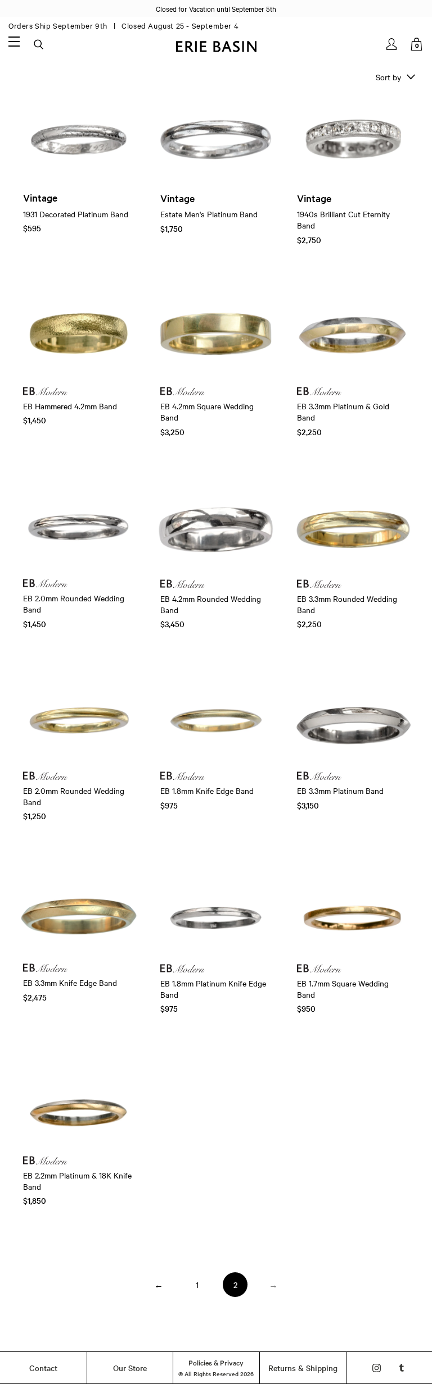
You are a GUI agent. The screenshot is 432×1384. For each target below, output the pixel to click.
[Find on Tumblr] (402, 1368)
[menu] (14, 41)
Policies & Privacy (216, 1362)
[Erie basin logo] (216, 45)
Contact (43, 1367)
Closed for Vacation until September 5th (216, 8)
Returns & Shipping (303, 1367)
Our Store (130, 1367)
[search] (39, 45)
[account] (392, 44)
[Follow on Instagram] (376, 1368)
